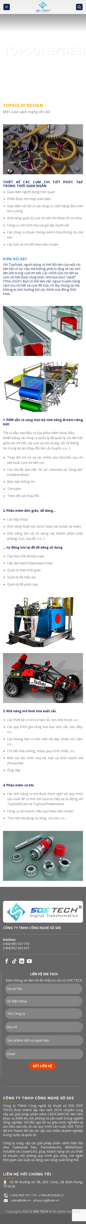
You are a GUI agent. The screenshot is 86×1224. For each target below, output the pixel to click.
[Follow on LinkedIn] (21, 961)
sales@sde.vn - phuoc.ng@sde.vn (35, 1200)
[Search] (79, 7)
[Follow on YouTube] (29, 961)
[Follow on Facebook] (6, 961)
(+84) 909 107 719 (16, 944)
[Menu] (6, 7)
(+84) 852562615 (51, 1195)
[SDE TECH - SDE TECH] (43, 7)
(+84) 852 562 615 (16, 948)
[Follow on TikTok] (14, 961)
